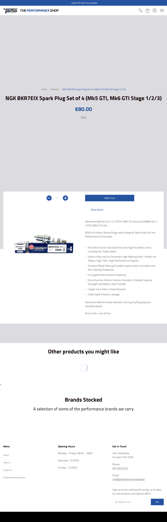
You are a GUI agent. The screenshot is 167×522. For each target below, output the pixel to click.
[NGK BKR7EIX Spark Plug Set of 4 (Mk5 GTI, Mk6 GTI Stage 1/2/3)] (44, 243)
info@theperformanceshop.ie (128, 479)
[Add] (65, 198)
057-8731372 (120, 468)
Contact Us (7, 470)
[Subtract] (49, 198)
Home (44, 89)
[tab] (97, 209)
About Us (7, 462)
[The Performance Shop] (31, 10)
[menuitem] (140, 10)
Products (55, 89)
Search (6, 455)
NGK (83, 117)
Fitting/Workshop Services (14, 477)
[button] (140, 10)
